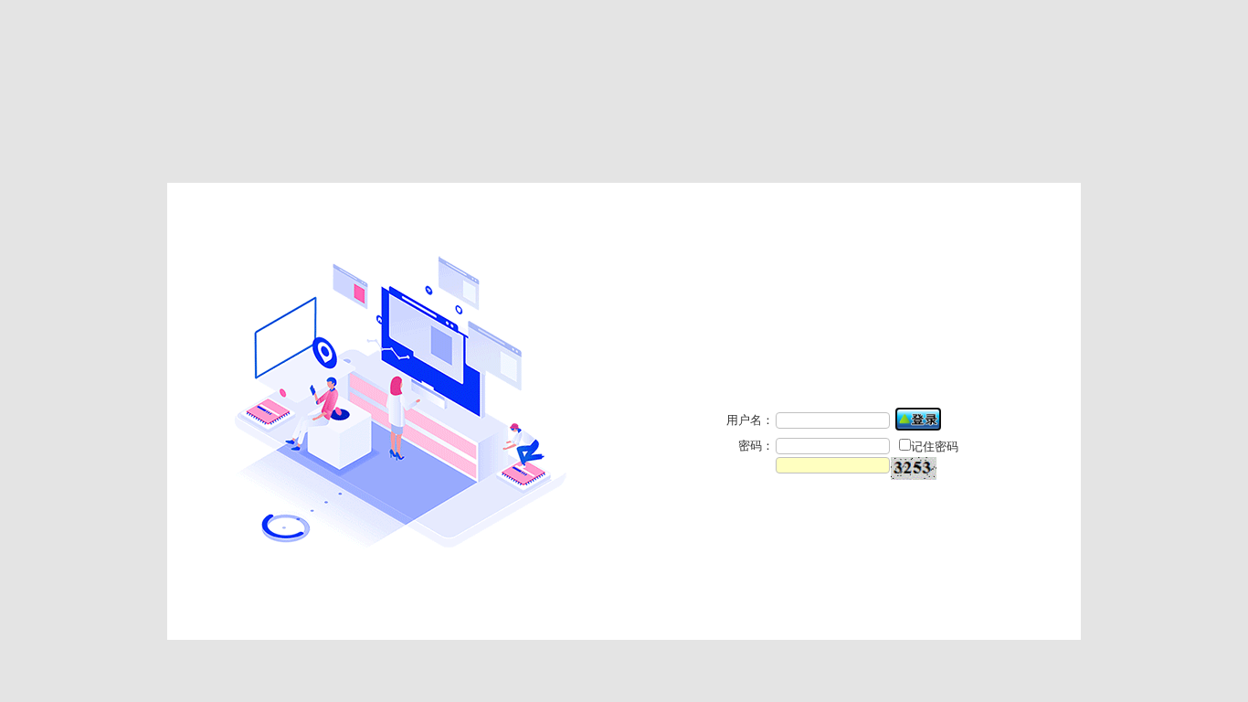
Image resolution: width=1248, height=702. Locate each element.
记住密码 (934, 446)
